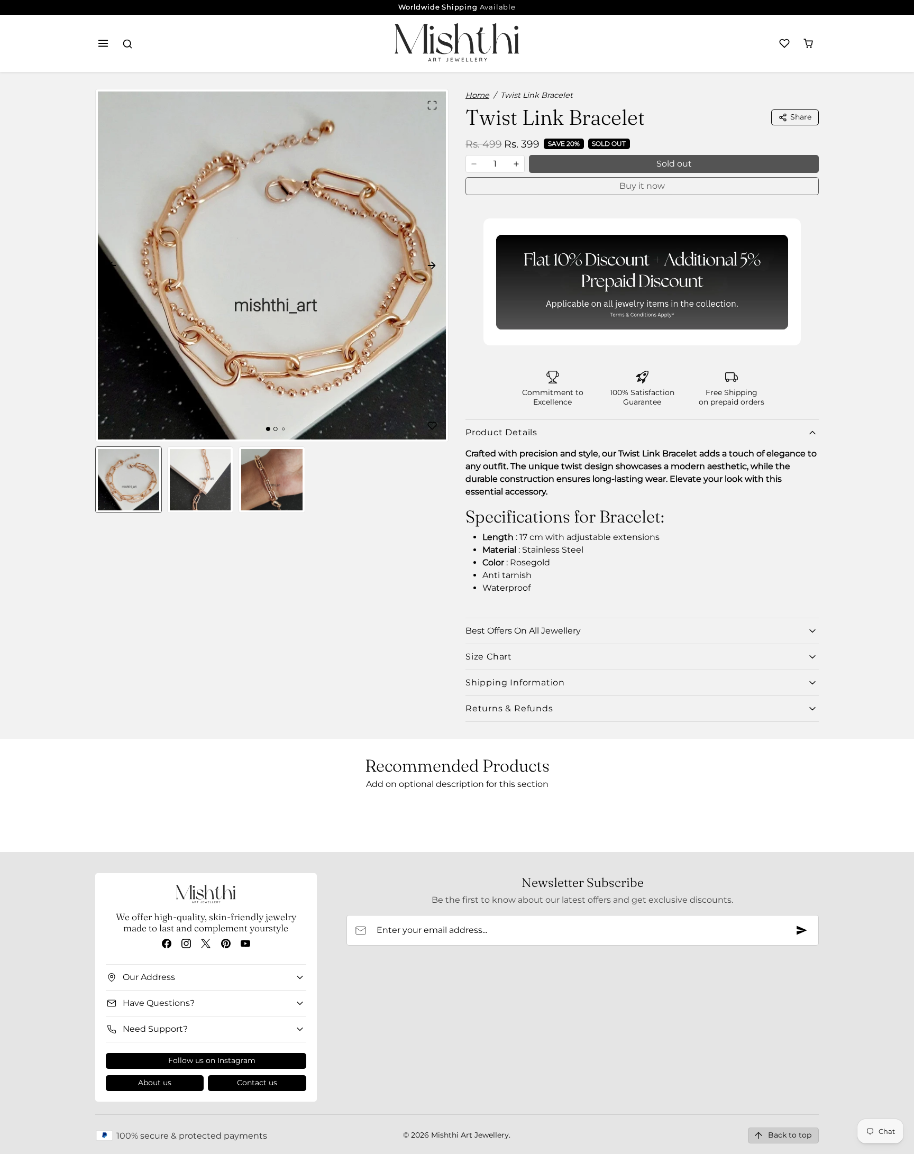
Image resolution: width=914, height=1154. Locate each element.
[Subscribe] (802, 930)
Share (800, 117)
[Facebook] (166, 944)
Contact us (257, 1082)
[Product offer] (642, 281)
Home (477, 95)
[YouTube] (245, 944)
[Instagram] (186, 944)
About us (154, 1082)
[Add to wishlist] (432, 425)
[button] (103, 43)
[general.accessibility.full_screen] (432, 105)
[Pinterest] (225, 944)
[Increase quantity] (516, 164)
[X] (206, 944)
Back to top (789, 1135)
